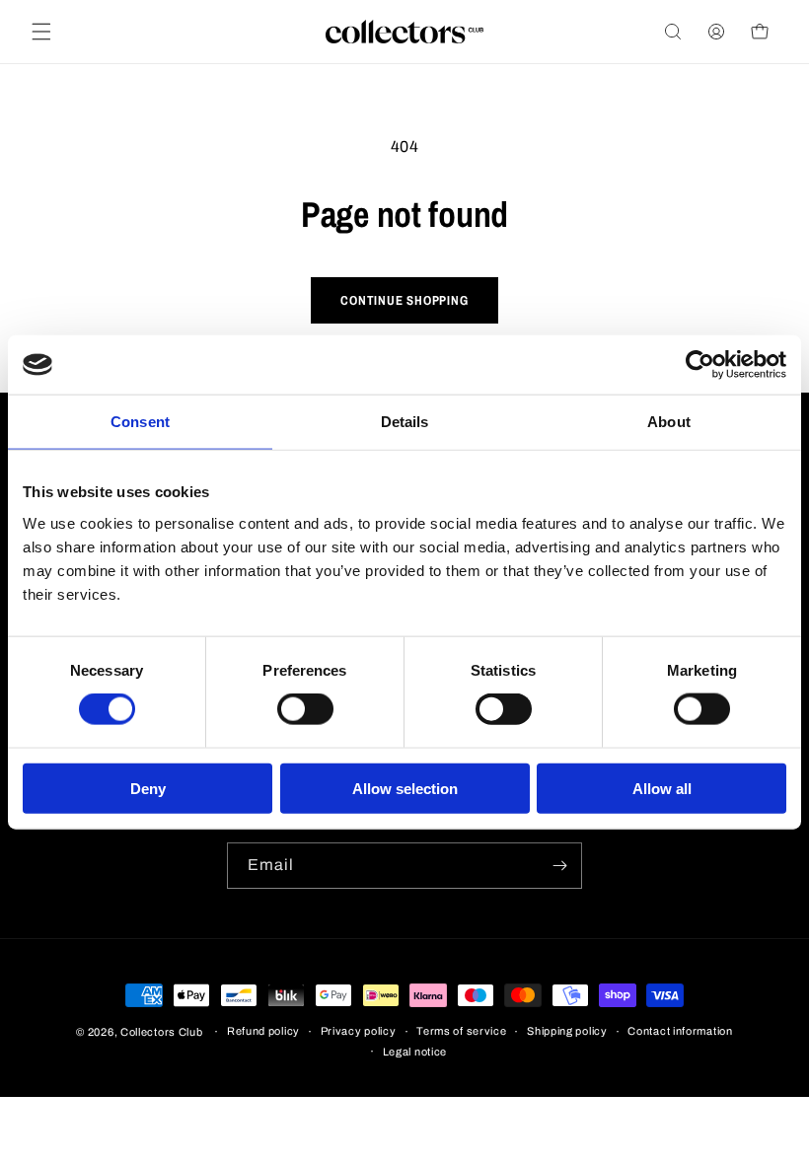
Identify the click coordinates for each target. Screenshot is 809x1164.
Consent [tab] (140, 421)
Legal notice (415, 1051)
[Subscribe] (559, 865)
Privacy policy (359, 1031)
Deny (148, 787)
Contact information (679, 1031)
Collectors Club (161, 1032)
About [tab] (669, 421)
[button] (41, 31)
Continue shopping (404, 300)
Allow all (662, 787)
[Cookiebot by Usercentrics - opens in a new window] (700, 365)
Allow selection (405, 787)
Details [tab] (405, 421)
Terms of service (461, 1031)
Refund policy (263, 1031)
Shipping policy (567, 1031)
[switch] (305, 709)
